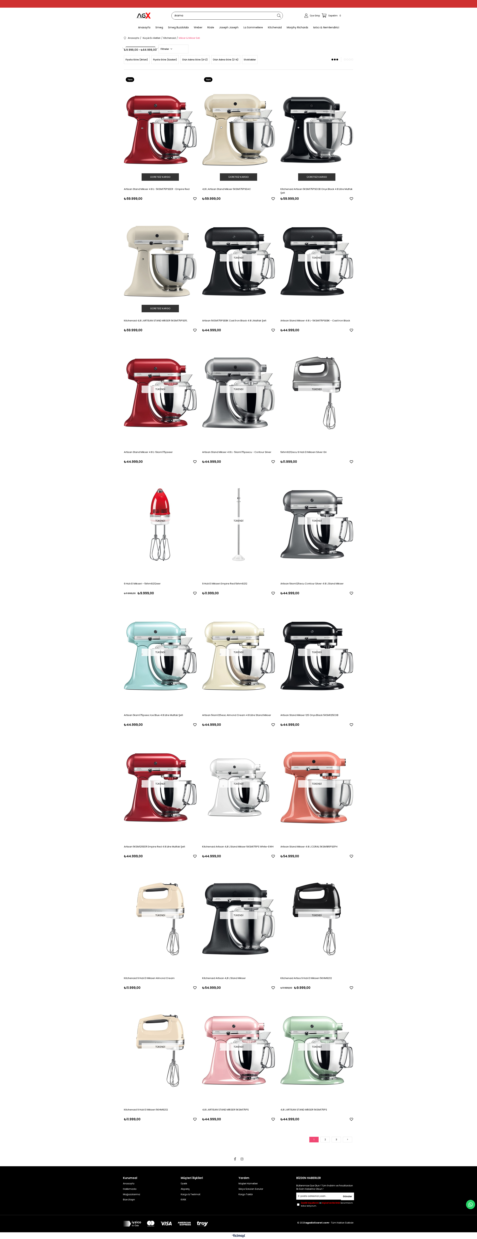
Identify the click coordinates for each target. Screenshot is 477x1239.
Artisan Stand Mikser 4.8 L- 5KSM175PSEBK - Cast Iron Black (315, 320)
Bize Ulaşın (129, 1199)
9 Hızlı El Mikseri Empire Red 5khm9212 (224, 583)
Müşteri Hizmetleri (248, 1183)
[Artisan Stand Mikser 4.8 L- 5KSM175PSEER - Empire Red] (160, 129)
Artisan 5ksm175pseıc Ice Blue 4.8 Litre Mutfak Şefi (153, 715)
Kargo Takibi (245, 1194)
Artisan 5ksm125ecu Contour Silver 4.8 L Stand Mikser (312, 583)
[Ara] (279, 15)
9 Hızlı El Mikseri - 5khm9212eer (142, 583)
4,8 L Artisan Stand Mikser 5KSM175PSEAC (226, 189)
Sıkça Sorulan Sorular (250, 1189)
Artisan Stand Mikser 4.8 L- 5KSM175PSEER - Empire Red (156, 189)
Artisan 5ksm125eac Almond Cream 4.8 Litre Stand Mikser (236, 715)
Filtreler (165, 49)
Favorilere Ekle (195, 198)
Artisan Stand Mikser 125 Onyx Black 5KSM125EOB (309, 715)
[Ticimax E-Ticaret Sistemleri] (238, 1236)
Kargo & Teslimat (190, 1194)
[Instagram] (242, 1159)
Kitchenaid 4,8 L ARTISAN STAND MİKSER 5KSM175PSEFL (155, 320)
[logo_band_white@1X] (165, 1224)
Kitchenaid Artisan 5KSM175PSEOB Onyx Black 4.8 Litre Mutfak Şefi (316, 191)
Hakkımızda (129, 1189)
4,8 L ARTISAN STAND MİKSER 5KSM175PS (225, 1109)
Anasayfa (128, 1183)
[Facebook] (234, 1159)
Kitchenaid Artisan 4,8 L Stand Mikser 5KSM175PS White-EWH (238, 846)
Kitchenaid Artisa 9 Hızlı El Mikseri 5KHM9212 (306, 978)
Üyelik (184, 1183)
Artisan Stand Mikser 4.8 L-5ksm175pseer (148, 452)
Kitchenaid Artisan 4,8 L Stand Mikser (224, 978)
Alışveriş (185, 1189)
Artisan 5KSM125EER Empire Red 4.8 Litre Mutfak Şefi (154, 846)
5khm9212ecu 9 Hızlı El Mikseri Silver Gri (303, 452)
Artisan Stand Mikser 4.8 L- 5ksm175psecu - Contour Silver (236, 452)
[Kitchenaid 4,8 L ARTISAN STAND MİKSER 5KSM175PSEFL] (160, 261)
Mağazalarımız (131, 1194)
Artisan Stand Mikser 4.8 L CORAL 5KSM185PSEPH (308, 846)
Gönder (347, 1196)
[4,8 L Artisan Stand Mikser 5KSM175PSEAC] (238, 129)
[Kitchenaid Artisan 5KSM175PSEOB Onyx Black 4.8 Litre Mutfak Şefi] (316, 129)
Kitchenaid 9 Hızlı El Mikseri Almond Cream (149, 978)
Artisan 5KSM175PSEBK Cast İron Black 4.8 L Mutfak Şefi (234, 320)
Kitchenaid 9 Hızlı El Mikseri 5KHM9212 (146, 1109)
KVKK (183, 1199)
